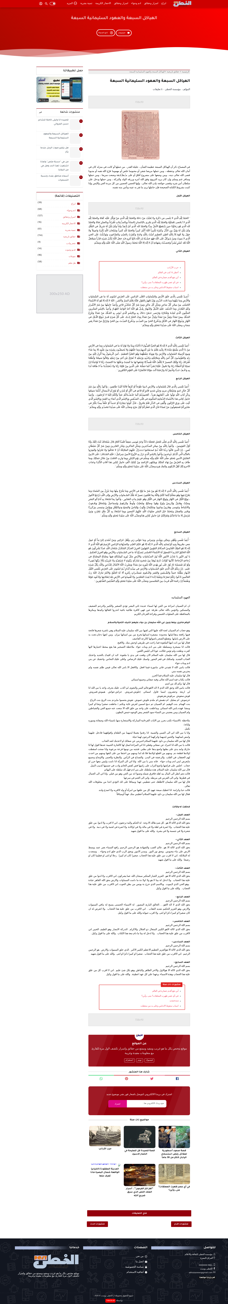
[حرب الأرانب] (105, 1136)
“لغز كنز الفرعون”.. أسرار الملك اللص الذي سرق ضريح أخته (139, 1192)
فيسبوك (149, 1060)
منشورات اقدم (181, 1224)
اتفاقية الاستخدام (135, 1272)
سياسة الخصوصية (134, 1267)
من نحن (140, 1256)
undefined (174, 1001)
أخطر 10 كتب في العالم (168, 273)
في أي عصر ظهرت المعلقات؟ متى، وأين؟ (160, 283)
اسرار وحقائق (151, 3)
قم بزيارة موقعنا (207, 1278)
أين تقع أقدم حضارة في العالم (165, 278)
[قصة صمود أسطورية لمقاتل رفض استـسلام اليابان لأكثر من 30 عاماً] (174, 1137)
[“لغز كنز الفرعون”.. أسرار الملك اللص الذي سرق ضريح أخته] (139, 1175)
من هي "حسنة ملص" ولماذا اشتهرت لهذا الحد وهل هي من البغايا (54, 166)
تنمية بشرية (86, 3)
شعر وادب (71, 244)
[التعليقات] (123, 36)
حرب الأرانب (173, 268)
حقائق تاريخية (69, 237)
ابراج (163, 3)
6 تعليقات (157, 90)
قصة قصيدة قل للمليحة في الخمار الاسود (139, 1152)
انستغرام (129, 1060)
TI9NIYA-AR (110, 1301)
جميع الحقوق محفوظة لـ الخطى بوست (117, 1296)
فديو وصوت (70, 250)
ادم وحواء (136, 3)
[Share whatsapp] (101, 1078)
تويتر (140, 1060)
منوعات (72, 257)
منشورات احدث (97, 1224)
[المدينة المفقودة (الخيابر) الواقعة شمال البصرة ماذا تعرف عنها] (105, 1165)
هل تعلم (72, 263)
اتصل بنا (140, 1262)
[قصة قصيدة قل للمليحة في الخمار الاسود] (139, 1137)
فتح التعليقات (139, 1213)
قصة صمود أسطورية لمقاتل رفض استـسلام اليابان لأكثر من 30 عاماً (174, 1154)
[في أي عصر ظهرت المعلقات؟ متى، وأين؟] (174, 1174)
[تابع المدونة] (105, 36)
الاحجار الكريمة (103, 3)
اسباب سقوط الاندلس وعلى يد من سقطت (160, 288)
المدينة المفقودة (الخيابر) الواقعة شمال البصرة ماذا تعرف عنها (104, 1172)
